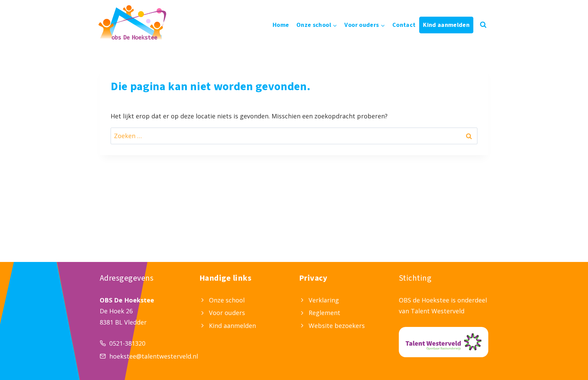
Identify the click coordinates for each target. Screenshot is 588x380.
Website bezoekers (337, 325)
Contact (404, 25)
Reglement (324, 313)
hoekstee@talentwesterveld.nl (153, 356)
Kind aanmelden (446, 25)
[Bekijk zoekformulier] (483, 24)
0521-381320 (127, 343)
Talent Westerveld (437, 311)
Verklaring (324, 300)
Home (281, 25)
